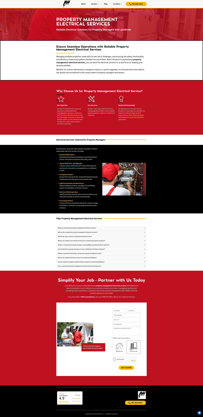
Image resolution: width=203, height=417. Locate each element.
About (83, 4)
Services (94, 4)
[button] (95, 4)
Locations (116, 4)
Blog (105, 4)
